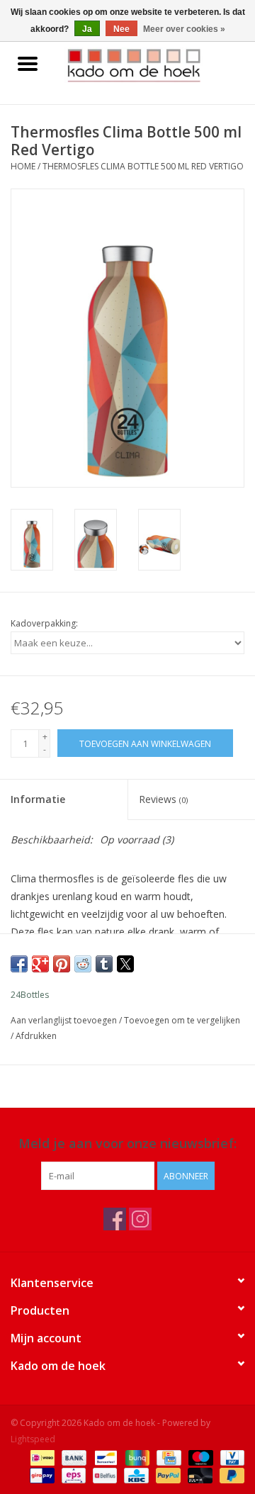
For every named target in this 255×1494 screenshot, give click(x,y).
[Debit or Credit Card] (199, 1474)
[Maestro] (199, 1457)
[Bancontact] (104, 1457)
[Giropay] (40, 1474)
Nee (121, 29)
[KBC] (134, 1474)
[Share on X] (125, 963)
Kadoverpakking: (44, 623)
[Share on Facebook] (19, 963)
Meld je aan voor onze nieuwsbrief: (127, 1143)
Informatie (38, 799)
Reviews (163, 799)
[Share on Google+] (40, 963)
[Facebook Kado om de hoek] (114, 1219)
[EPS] (72, 1474)
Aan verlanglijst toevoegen (65, 1020)
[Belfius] (103, 1474)
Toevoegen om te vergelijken (182, 1020)
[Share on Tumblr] (104, 963)
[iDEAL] (41, 1457)
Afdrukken (36, 1036)
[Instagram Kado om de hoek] (140, 1219)
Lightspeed (33, 1439)
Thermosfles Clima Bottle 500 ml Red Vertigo (143, 166)
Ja (87, 29)
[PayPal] (167, 1474)
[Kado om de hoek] (155, 64)
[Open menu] (27, 63)
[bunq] (136, 1457)
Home (23, 166)
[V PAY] (229, 1457)
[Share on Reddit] (82, 963)
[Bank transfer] (73, 1457)
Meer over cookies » (184, 29)
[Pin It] (61, 963)
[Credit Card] (167, 1457)
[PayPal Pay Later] (229, 1474)
